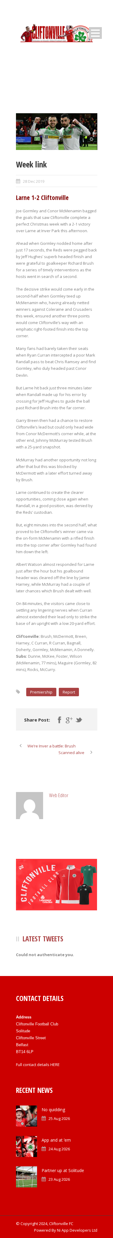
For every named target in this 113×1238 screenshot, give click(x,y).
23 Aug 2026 (59, 1179)
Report (69, 692)
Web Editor (58, 795)
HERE (55, 1064)
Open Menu (95, 33)
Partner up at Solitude (63, 1170)
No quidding (53, 1109)
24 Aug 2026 (59, 1149)
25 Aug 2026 (59, 1118)
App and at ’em (56, 1140)
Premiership (41, 692)
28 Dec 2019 (33, 181)
